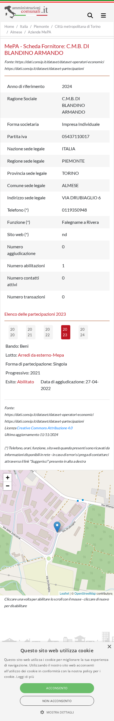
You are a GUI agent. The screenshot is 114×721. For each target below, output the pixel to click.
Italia (24, 26)
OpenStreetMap (85, 593)
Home (9, 26)
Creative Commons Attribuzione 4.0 (44, 428)
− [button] (7, 485)
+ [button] (7, 477)
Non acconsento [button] (57, 701)
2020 (12, 332)
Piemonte (41, 26)
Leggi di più (25, 677)
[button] (57, 712)
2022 (47, 332)
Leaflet (64, 593)
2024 (82, 332)
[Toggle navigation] (90, 15)
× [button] (109, 647)
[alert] (57, 681)
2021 (30, 332)
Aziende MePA (39, 32)
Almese (16, 32)
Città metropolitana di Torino (77, 26)
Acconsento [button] (57, 688)
